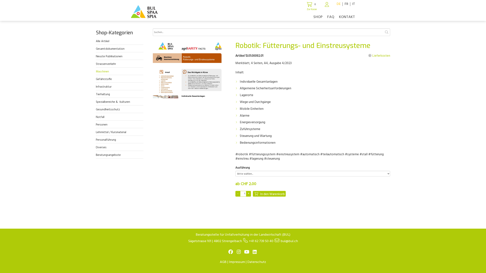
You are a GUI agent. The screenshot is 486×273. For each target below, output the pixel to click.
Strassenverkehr (106, 64)
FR (346, 4)
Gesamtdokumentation (110, 49)
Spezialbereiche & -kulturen (113, 102)
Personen (101, 124)
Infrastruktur (104, 87)
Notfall (100, 117)
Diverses (101, 147)
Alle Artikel (102, 41)
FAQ (331, 17)
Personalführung (106, 140)
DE (339, 4)
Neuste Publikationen (109, 56)
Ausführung (242, 168)
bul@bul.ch (289, 241)
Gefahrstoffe (104, 79)
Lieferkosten (381, 56)
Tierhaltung (103, 94)
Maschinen (102, 71)
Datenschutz (256, 262)
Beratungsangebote (108, 155)
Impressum (237, 262)
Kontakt (347, 17)
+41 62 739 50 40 (261, 241)
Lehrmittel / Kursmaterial (111, 132)
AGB (223, 262)
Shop (318, 17)
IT (353, 4)
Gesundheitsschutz (108, 109)
